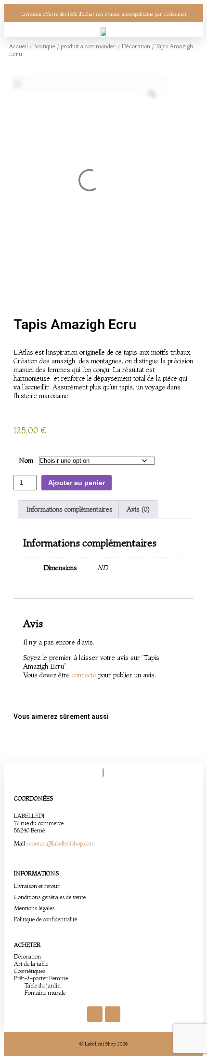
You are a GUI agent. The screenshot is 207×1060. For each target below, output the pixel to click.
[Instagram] (112, 1014)
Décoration (135, 46)
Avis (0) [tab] (138, 509)
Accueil (18, 46)
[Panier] (175, 31)
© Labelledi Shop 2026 (103, 1044)
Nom (26, 460)
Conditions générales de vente (50, 897)
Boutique (44, 46)
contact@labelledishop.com (62, 843)
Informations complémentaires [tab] (69, 509)
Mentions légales (34, 908)
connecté (84, 675)
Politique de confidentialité (45, 919)
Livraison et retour (37, 885)
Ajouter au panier (76, 483)
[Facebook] (95, 1014)
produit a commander (88, 46)
